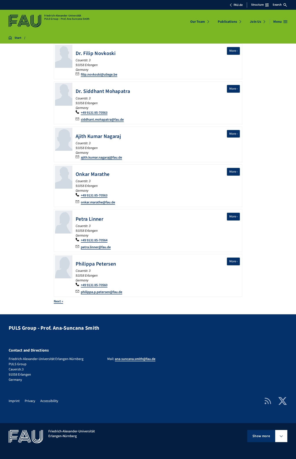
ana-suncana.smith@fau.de (135, 359)
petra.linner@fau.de (96, 247)
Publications (227, 21)
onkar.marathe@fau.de (98, 202)
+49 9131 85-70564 (94, 240)
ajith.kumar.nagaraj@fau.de (101, 157)
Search (277, 5)
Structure (257, 5)
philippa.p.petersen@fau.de (101, 292)
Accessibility (49, 401)
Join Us (255, 21)
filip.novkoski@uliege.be (99, 74)
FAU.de (238, 5)
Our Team (197, 21)
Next (58, 301)
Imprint (14, 401)
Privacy (30, 401)
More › (234, 50)
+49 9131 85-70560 (94, 285)
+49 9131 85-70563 (94, 112)
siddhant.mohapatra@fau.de (102, 119)
